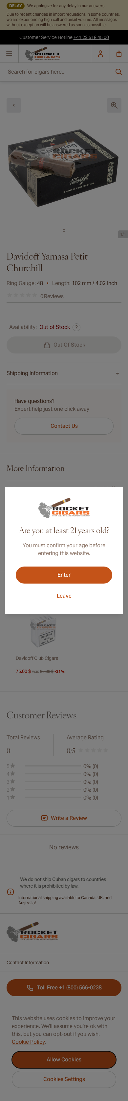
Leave (64, 595)
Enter (64, 574)
